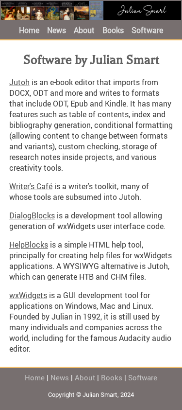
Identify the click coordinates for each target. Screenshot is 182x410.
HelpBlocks (28, 244)
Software (147, 30)
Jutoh (19, 82)
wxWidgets (28, 295)
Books (113, 30)
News (56, 30)
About (84, 30)
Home (29, 30)
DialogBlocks (32, 215)
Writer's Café (30, 186)
